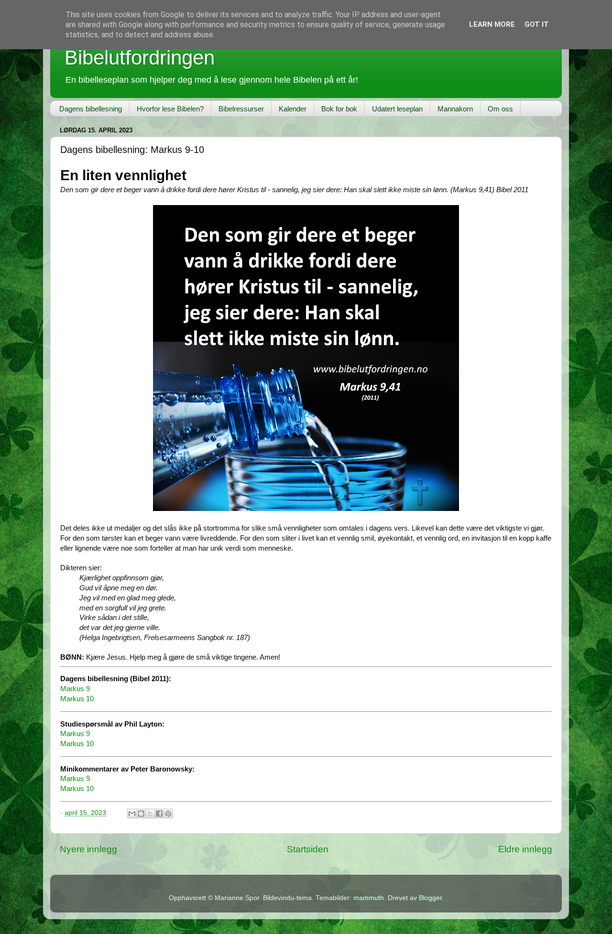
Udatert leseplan (397, 109)
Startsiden (307, 849)
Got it (537, 24)
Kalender (292, 109)
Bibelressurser (241, 109)
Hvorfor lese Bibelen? (170, 109)
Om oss (500, 109)
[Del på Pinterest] (168, 813)
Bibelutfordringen (140, 57)
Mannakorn (455, 109)
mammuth (368, 897)
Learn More (492, 24)
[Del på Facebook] (159, 813)
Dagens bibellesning (90, 109)
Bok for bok (339, 109)
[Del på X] (150, 813)
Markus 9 (75, 689)
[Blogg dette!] (141, 813)
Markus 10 (77, 699)
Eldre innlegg (525, 849)
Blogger (430, 897)
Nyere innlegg (88, 849)
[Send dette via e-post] (132, 813)
